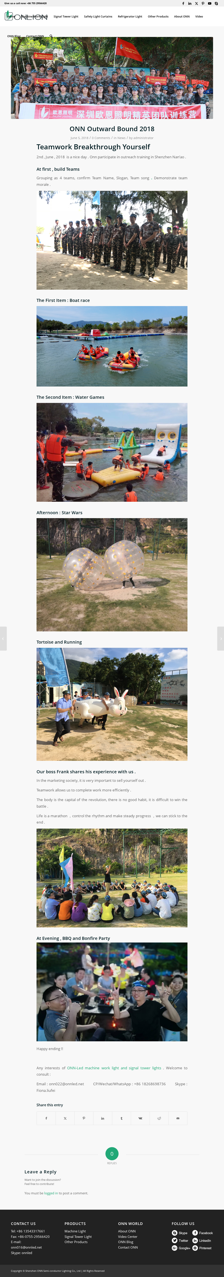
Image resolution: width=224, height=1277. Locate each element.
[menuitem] (11, 16)
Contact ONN (128, 1247)
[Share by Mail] (178, 1118)
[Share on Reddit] (159, 1118)
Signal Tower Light (78, 1236)
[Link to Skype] (216, 3)
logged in (51, 1193)
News (121, 138)
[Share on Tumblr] (121, 1118)
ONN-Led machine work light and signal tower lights (114, 1067)
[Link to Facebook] (183, 3)
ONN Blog (125, 1242)
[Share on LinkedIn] (102, 1118)
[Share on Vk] (140, 1118)
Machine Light (75, 1231)
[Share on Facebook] (46, 1118)
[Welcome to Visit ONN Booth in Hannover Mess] (3, 639)
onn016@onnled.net (26, 1247)
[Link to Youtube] (209, 3)
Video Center (127, 1236)
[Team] (112, 78)
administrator (143, 138)
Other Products (76, 1242)
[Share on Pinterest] (84, 1118)
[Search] (51, 36)
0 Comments (101, 138)
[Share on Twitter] (65, 1118)
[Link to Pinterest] (203, 3)
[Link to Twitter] (196, 3)
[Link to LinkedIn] (190, 3)
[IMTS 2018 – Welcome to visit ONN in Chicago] (220, 639)
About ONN (127, 1231)
